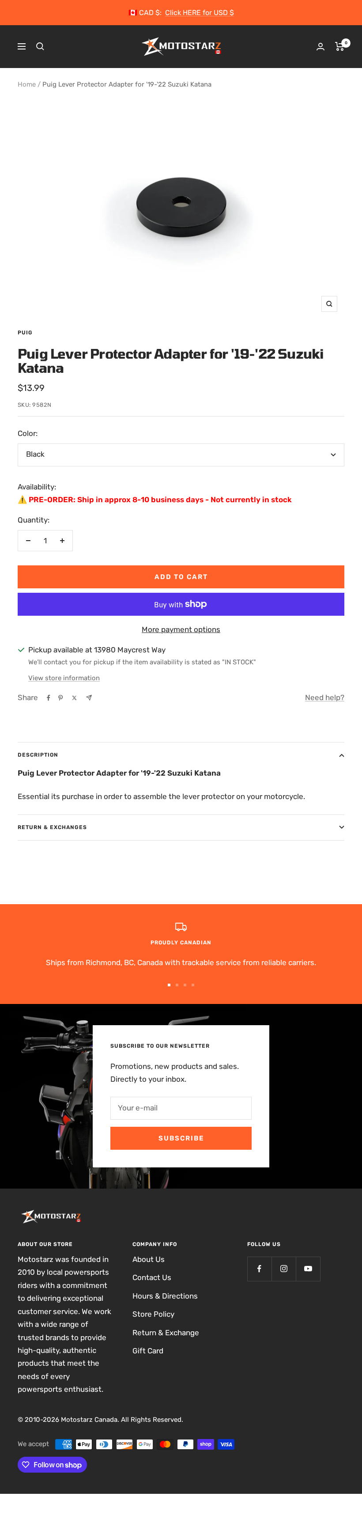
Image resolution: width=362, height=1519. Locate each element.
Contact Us (151, 1277)
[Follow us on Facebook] (259, 1269)
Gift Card (147, 1350)
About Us (148, 1259)
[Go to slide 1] (169, 985)
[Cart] (339, 46)
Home (27, 84)
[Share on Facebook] (48, 698)
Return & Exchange (165, 1332)
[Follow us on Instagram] (284, 1269)
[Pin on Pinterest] (60, 698)
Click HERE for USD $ (199, 12)
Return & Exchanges (52, 827)
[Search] (40, 46)
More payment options (181, 629)
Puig (25, 333)
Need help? (324, 697)
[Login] (320, 46)
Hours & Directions (165, 1296)
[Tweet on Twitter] (74, 698)
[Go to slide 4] (193, 985)
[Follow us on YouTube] (308, 1269)
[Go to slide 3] (185, 985)
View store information (64, 678)
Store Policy (153, 1314)
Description (38, 755)
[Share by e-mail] (89, 698)
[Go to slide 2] (177, 985)
